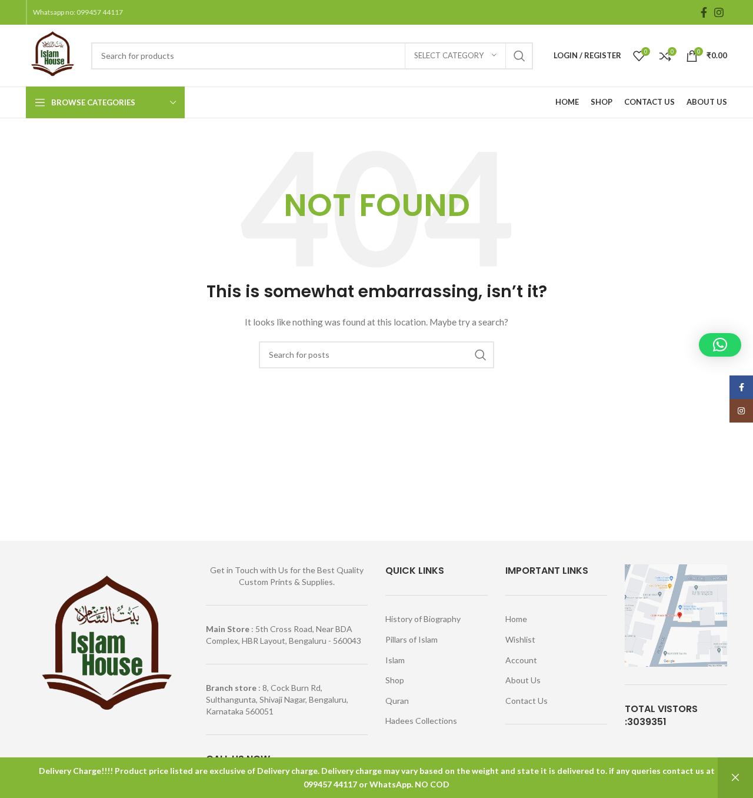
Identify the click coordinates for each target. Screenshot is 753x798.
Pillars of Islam (411, 639)
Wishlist (520, 639)
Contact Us (526, 701)
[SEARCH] (519, 55)
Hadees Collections (421, 721)
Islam (395, 660)
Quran (397, 701)
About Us (523, 680)
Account (521, 660)
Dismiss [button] (735, 777)
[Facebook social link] (704, 12)
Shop (394, 680)
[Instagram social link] (719, 12)
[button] (720, 345)
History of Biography (423, 619)
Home (516, 619)
